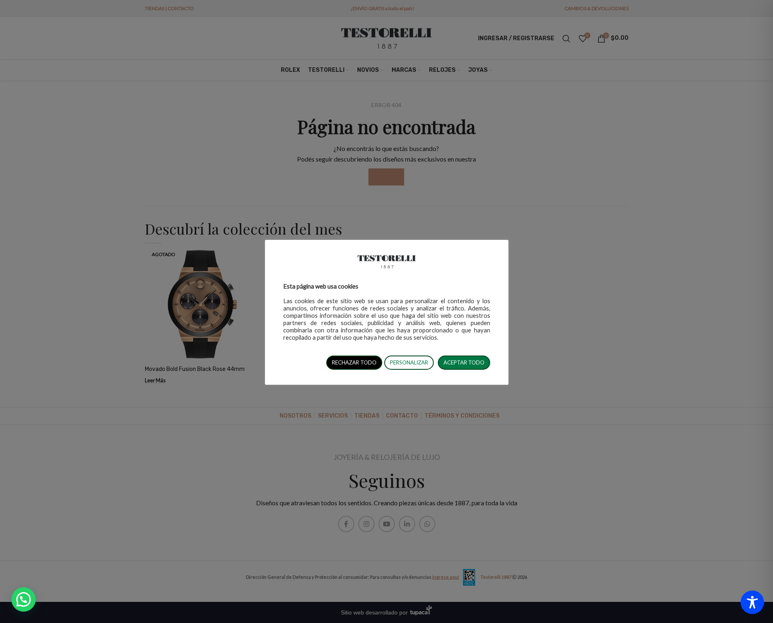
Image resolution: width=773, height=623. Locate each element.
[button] (23, 599)
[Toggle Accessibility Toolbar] (752, 602)
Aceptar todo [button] (464, 362)
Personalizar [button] (409, 362)
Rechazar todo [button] (354, 362)
